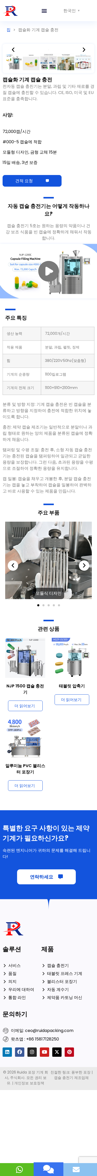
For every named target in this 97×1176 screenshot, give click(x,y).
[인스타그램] (32, 1052)
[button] (44, 10)
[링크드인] (7, 1052)
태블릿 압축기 (72, 686)
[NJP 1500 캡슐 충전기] (25, 658)
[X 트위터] (57, 1052)
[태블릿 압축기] (72, 658)
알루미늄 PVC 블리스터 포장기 (25, 769)
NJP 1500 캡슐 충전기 (25, 689)
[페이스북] (19, 1052)
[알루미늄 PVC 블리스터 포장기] (25, 737)
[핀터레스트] (69, 1052)
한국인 (69, 11)
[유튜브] (44, 1052)
